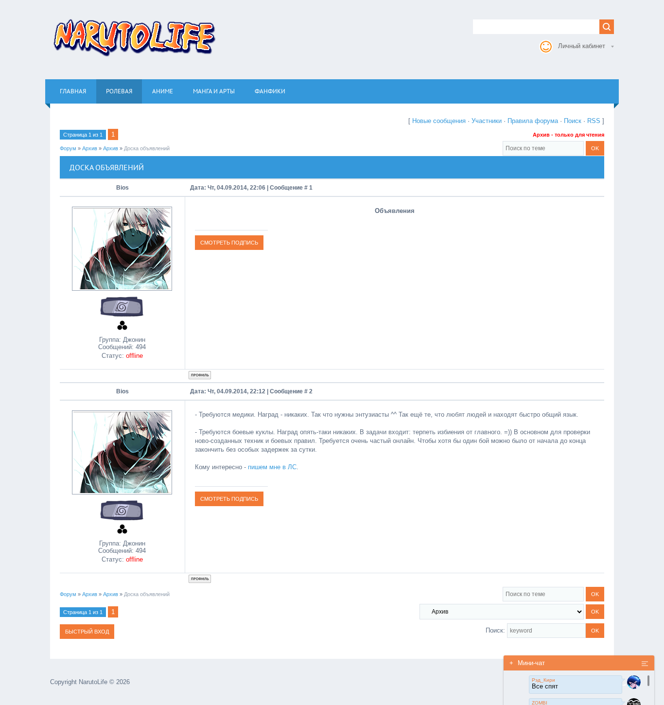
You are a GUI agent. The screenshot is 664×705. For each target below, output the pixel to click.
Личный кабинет (581, 46)
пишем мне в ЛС (272, 467)
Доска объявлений (147, 148)
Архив (89, 148)
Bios (122, 187)
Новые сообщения (439, 120)
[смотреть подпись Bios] (229, 242)
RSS (593, 120)
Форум (68, 148)
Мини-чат (527, 663)
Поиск (572, 120)
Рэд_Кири (543, 680)
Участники (487, 120)
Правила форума (532, 120)
